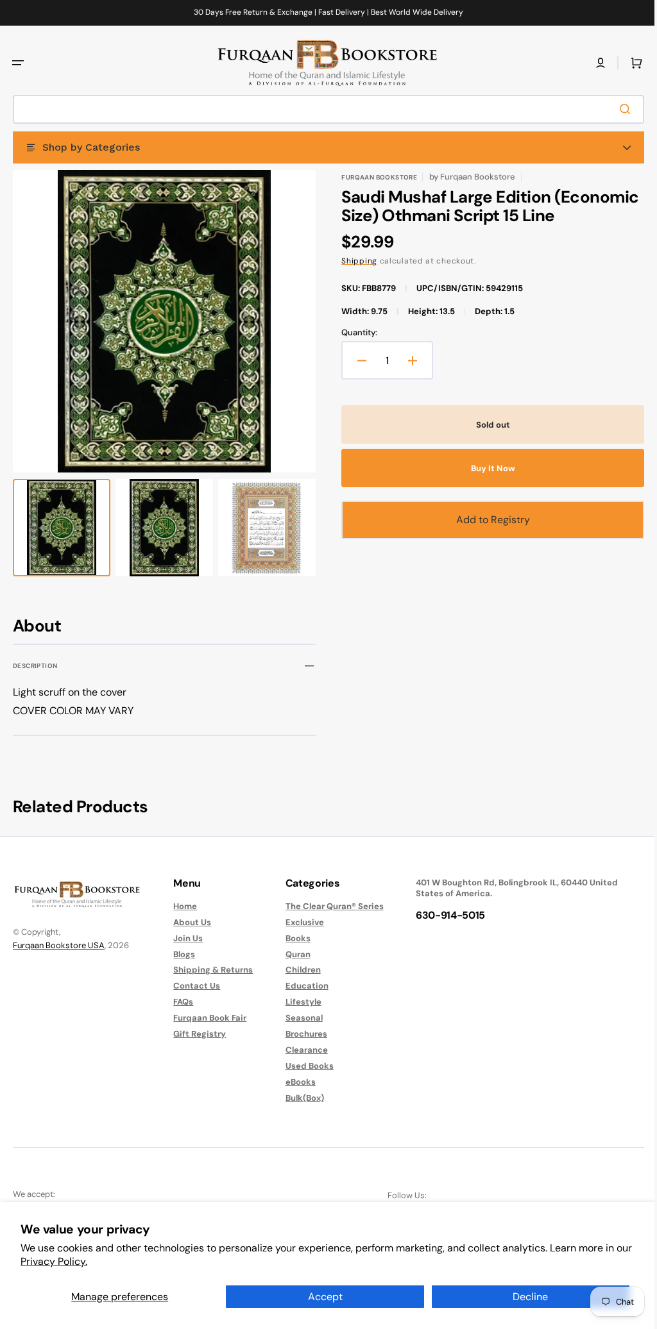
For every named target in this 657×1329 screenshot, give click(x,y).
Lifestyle (297, 1001)
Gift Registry (196, 1033)
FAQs (180, 1001)
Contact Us (193, 985)
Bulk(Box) (298, 1097)
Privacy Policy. (54, 1261)
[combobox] (324, 109)
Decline (530, 1296)
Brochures (300, 1033)
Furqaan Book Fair (206, 1017)
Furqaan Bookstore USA (59, 945)
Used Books (303, 1065)
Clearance (300, 1049)
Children (296, 969)
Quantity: (355, 333)
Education (300, 985)
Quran (291, 954)
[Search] (618, 109)
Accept (325, 1296)
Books (291, 938)
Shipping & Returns (210, 969)
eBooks (294, 1081)
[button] (18, 63)
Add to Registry (486, 519)
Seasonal (297, 1017)
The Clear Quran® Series (328, 906)
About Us (189, 922)
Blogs (181, 954)
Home (182, 906)
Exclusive (298, 922)
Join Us (185, 938)
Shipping (355, 261)
